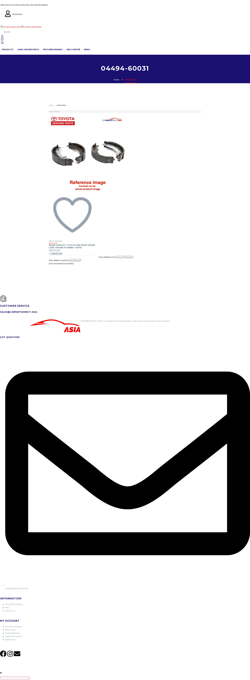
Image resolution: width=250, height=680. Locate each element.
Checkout (129, 257)
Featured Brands (53, 49)
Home (51, 105)
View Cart (120, 257)
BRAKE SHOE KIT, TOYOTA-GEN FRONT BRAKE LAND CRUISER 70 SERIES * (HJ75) (72, 246)
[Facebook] (3, 653)
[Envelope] (17, 653)
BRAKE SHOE (53, 243)
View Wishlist (75, 260)
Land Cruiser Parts (28, 49)
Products (7, 49)
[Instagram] (10, 653)
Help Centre (73, 49)
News (87, 49)
